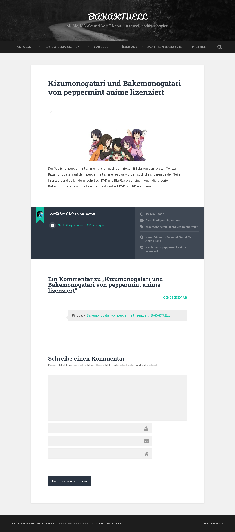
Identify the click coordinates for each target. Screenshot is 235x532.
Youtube (100, 46)
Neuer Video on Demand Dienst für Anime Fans (168, 239)
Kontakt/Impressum (164, 46)
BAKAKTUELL (117, 16)
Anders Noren (110, 523)
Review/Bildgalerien (62, 46)
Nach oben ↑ (213, 523)
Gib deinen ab (175, 297)
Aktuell (24, 46)
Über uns (129, 46)
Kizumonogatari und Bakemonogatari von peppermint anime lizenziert (114, 87)
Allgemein (162, 220)
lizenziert (174, 227)
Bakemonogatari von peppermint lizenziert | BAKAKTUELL (128, 315)
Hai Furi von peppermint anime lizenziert (165, 249)
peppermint (190, 227)
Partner (199, 46)
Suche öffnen (219, 47)
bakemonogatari (156, 227)
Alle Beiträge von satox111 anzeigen (80, 225)
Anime (175, 220)
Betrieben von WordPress (33, 523)
